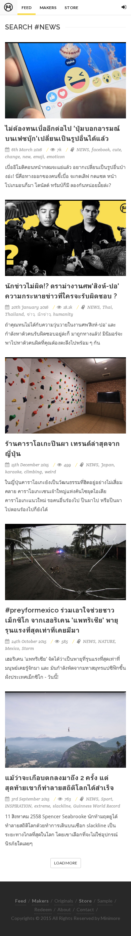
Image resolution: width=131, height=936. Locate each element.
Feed (26, 7)
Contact (85, 909)
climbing (33, 472)
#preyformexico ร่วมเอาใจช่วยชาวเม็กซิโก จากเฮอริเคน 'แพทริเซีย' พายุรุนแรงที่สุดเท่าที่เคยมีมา (61, 620)
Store (71, 7)
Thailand (14, 314)
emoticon (56, 157)
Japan (107, 465)
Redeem (43, 909)
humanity (63, 314)
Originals (63, 901)
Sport (106, 799)
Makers (48, 7)
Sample (105, 901)
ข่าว (30, 314)
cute (117, 150)
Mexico (12, 648)
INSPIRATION (18, 806)
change (12, 157)
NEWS (83, 150)
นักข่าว (43, 314)
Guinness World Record (96, 806)
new (27, 157)
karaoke (13, 472)
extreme (42, 806)
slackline (62, 806)
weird (50, 472)
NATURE (106, 641)
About (64, 909)
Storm (28, 648)
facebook (101, 150)
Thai (107, 307)
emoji (38, 157)
